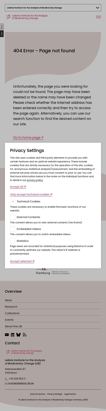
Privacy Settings (27, 150)
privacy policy (35, 180)
